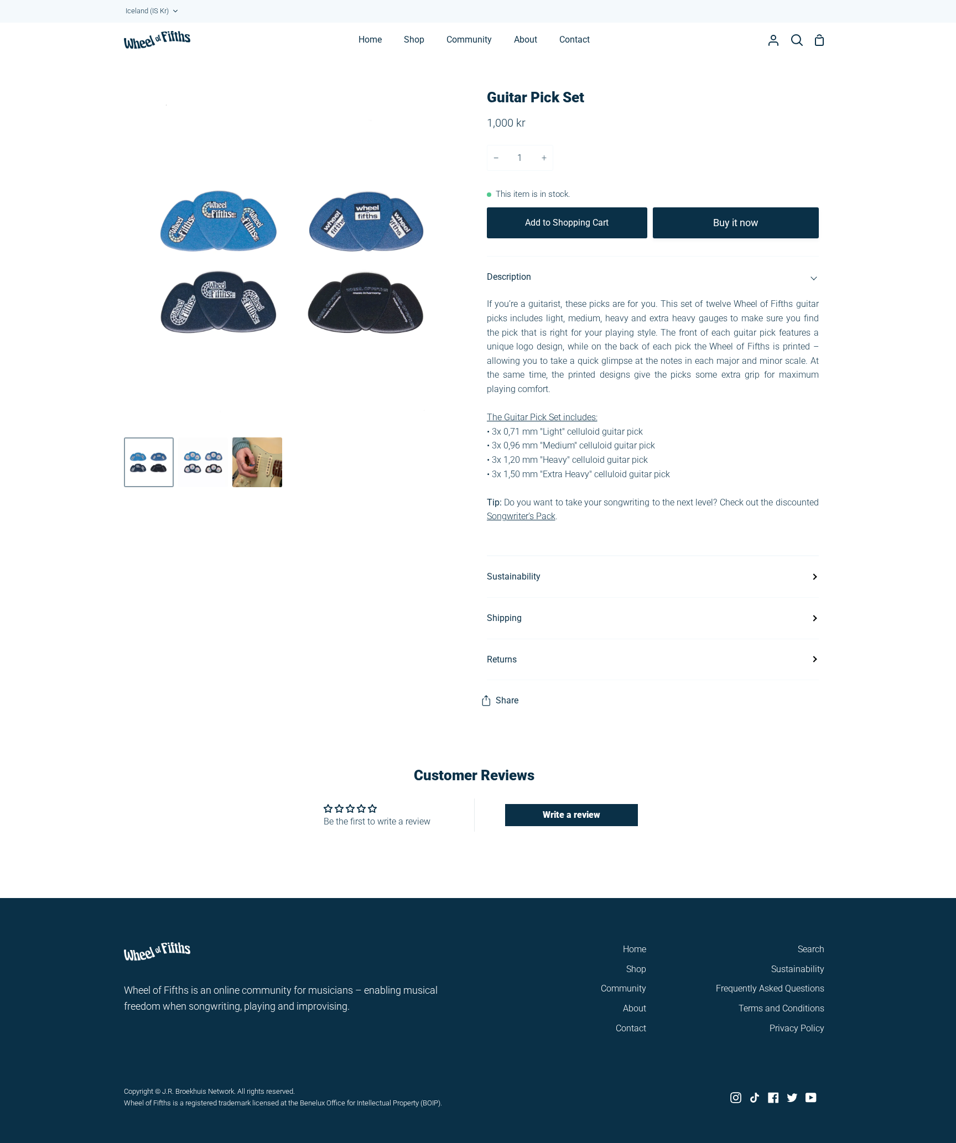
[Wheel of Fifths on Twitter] (792, 1097)
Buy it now (735, 222)
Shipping (504, 618)
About (634, 1008)
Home (634, 949)
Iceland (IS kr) (147, 11)
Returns (502, 659)
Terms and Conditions (781, 1008)
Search (811, 949)
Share (507, 700)
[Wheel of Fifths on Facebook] (773, 1097)
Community (623, 988)
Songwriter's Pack (521, 516)
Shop (636, 969)
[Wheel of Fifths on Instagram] (735, 1097)
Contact (631, 1028)
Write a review (571, 815)
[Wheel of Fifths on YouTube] (811, 1097)
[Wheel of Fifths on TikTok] (754, 1097)
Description (509, 277)
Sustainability (514, 576)
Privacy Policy (797, 1028)
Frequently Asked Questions (770, 988)
